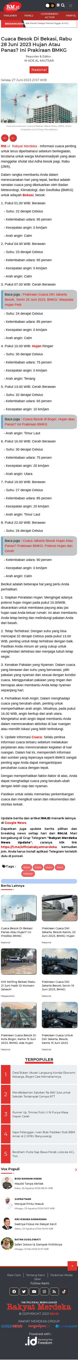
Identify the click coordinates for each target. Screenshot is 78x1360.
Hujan (36, 346)
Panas (60, 867)
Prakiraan (28, 874)
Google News (15, 823)
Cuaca (37, 737)
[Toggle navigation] (70, 6)
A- (13, 137)
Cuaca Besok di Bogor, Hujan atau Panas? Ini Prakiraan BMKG (40, 421)
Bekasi (28, 195)
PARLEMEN (10, 15)
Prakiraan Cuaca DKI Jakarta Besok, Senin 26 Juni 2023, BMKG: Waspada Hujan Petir (39, 300)
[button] (58, 5)
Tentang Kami (35, 1275)
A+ (4, 137)
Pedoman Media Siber (53, 1277)
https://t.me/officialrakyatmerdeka (29, 847)
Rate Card (13, 1275)
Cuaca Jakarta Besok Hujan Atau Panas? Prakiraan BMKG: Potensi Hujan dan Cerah (39, 546)
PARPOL (71, 15)
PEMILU (28, 15)
